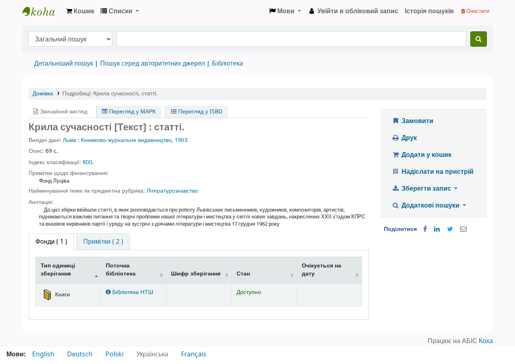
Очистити (477, 11)
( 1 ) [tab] (51, 242)
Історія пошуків (429, 11)
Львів (69, 140)
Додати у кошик (425, 155)
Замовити (416, 121)
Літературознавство (172, 191)
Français (193, 354)
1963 (181, 140)
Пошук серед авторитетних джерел (152, 63)
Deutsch (80, 354)
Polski (114, 354)
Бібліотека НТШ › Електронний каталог (43, 11)
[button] (80, 11)
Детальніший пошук (63, 63)
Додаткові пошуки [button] (430, 205)
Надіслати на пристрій (437, 172)
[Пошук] (478, 39)
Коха (486, 341)
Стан (243, 273)
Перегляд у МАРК (131, 111)
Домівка (43, 93)
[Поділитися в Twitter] (450, 229)
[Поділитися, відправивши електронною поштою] (463, 229)
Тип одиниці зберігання (58, 269)
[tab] (103, 241)
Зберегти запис (426, 188)
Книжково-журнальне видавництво (126, 140)
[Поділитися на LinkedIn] (437, 229)
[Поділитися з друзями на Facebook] (425, 229)
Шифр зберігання (195, 273)
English (43, 354)
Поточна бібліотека (121, 269)
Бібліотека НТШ (132, 292)
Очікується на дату (321, 269)
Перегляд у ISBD (199, 111)
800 (87, 162)
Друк (408, 138)
